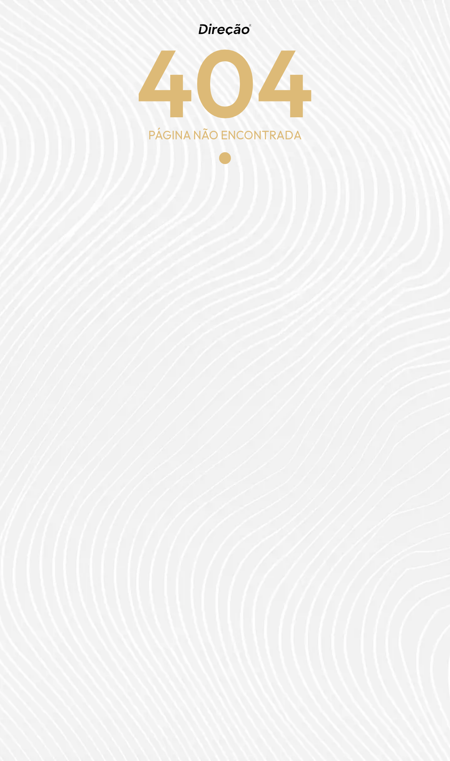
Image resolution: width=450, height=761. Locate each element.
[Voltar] (225, 158)
